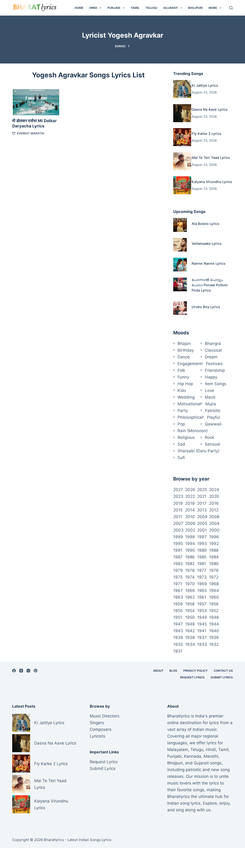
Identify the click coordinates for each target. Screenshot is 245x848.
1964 (214, 590)
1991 (177, 550)
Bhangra (213, 343)
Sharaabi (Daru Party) (198, 450)
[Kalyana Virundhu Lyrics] (182, 185)
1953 (202, 610)
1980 (214, 563)
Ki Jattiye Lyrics (205, 85)
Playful (213, 417)
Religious (186, 437)
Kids (182, 390)
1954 (190, 610)
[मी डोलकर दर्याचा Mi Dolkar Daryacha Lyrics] (36, 102)
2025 (202, 489)
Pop (181, 424)
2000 (214, 530)
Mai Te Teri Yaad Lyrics (211, 157)
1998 (190, 536)
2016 (214, 503)
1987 (178, 557)
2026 (190, 489)
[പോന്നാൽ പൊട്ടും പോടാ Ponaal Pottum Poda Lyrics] (180, 284)
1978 (190, 570)
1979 (178, 570)
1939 (178, 637)
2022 (190, 496)
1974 (190, 577)
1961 (201, 597)
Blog (173, 670)
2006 (190, 523)
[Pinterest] (35, 670)
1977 (201, 570)
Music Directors (104, 716)
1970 (190, 583)
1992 (214, 543)
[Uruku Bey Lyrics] (180, 308)
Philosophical (190, 417)
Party (183, 410)
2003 (178, 530)
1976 (214, 570)
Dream (211, 357)
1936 (214, 637)
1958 (190, 604)
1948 (214, 617)
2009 (202, 516)
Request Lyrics (192, 677)
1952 (213, 610)
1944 (214, 624)
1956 (214, 604)
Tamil (135, 8)
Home (79, 8)
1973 (202, 577)
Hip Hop (185, 383)
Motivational (189, 403)
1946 (190, 624)
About (158, 670)
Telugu (151, 8)
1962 (190, 597)
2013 (202, 510)
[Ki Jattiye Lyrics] (182, 89)
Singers (97, 722)
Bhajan (184, 343)
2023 (178, 496)
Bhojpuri (195, 8)
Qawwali (213, 424)
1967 (178, 590)
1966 (190, 590)
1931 (177, 651)
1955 (178, 610)
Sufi (181, 457)
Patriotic (213, 410)
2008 (214, 516)
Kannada (192, 756)
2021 (201, 496)
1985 (201, 557)
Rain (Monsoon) (193, 430)
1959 (178, 604)
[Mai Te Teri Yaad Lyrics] (182, 161)
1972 (213, 577)
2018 (190, 503)
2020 (214, 496)
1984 (214, 557)
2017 (201, 503)
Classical (213, 350)
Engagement (190, 363)
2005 (202, 523)
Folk (181, 370)
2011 (177, 516)
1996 (214, 536)
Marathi (211, 756)
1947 (178, 624)
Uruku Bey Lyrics (206, 307)
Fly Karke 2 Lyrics (206, 134)
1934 (190, 644)
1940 (214, 630)
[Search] (231, 8)
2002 (190, 530)
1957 (201, 604)
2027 (178, 489)
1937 (202, 637)
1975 (178, 577)
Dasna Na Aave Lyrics (210, 109)
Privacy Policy (195, 670)
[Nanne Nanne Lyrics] (180, 264)
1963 (178, 597)
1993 (202, 543)
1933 (202, 644)
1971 (177, 583)
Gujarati (170, 8)
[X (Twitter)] (21, 670)
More (213, 8)
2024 (214, 489)
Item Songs (215, 383)
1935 (178, 644)
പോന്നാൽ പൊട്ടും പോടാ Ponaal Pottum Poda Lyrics (210, 285)
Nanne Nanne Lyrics (208, 263)
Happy (211, 377)
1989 (202, 550)
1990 (190, 550)
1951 (177, 617)
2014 (190, 510)
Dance (184, 357)
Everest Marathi (30, 133)
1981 (201, 563)
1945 (202, 624)
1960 (214, 597)
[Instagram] (28, 670)
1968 (214, 583)
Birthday (186, 350)
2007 (178, 523)
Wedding (186, 397)
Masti (210, 397)
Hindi (93, 8)
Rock (209, 437)
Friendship (215, 370)
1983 (178, 563)
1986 (190, 557)
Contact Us (223, 670)
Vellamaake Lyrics (207, 243)
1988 (213, 550)
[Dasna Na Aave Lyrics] (182, 113)
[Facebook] (14, 670)
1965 (202, 590)
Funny (183, 377)
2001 (202, 530)
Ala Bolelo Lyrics (205, 224)
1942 (190, 630)
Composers (100, 729)
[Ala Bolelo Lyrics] (180, 225)
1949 (202, 617)
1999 (178, 536)
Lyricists (97, 736)
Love (209, 390)
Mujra (210, 403)
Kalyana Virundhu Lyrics (212, 182)
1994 (190, 543)
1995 (178, 543)
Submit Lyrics (222, 677)
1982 (190, 563)
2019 (178, 503)
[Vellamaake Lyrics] (180, 245)
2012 (213, 510)
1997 (202, 536)
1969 (202, 583)
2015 (178, 510)
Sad (181, 444)
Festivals (214, 363)
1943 (178, 630)
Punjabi (113, 8)
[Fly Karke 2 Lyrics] (182, 137)
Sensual (212, 444)
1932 (214, 644)
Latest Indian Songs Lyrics (89, 839)
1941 (201, 630)
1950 (190, 617)
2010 (190, 516)
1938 (190, 637)
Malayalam (177, 749)
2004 (214, 523)
